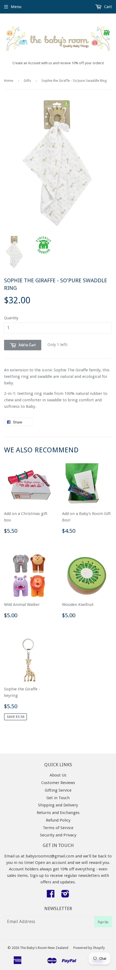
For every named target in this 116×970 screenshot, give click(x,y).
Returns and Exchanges (58, 812)
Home (8, 81)
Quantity (11, 318)
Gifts (27, 81)
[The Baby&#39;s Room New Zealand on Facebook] (51, 895)
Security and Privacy (58, 835)
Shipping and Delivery (58, 805)
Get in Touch (58, 797)
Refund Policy (58, 820)
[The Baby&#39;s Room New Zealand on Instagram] (65, 895)
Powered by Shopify (89, 948)
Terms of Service (58, 827)
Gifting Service (58, 790)
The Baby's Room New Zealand (44, 948)
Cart (107, 6)
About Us (58, 775)
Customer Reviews (58, 782)
